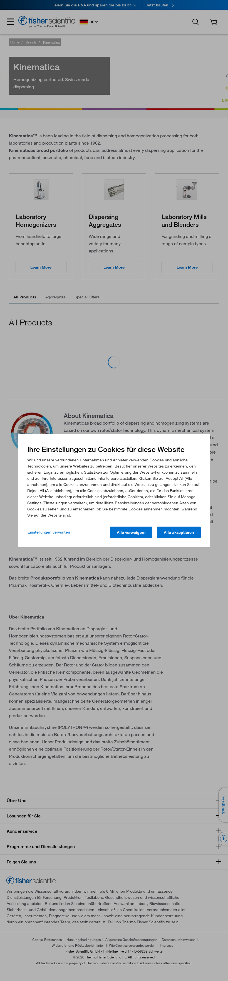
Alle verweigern (131, 532)
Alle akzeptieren (179, 532)
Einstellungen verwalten (49, 532)
